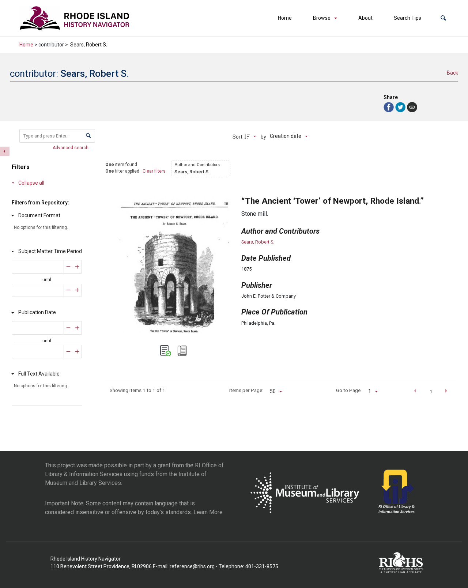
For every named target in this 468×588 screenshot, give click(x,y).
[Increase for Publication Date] (77, 328)
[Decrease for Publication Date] (68, 328)
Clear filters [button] (154, 171)
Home (285, 18)
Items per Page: (246, 390)
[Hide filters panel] (5, 151)
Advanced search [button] (71, 147)
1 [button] (431, 391)
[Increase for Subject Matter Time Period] (77, 267)
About (365, 18)
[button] (443, 18)
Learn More (208, 512)
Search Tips (407, 18)
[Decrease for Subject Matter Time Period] (68, 267)
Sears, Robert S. (257, 242)
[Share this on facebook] (389, 106)
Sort (237, 137)
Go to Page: (349, 390)
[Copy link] (412, 107)
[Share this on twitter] (401, 106)
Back (452, 73)
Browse (322, 18)
